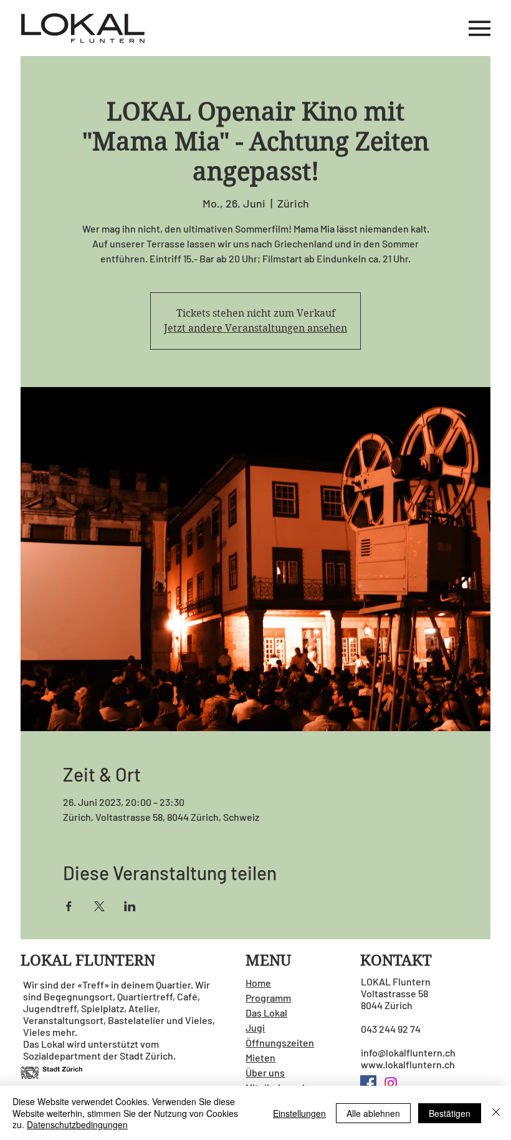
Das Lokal (266, 1012)
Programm (268, 997)
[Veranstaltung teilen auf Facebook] (69, 906)
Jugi (255, 1027)
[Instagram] (391, 1083)
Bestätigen (449, 1113)
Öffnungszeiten (280, 1042)
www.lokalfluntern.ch (408, 1064)
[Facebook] (368, 1083)
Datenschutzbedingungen (77, 1124)
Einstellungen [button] (299, 1113)
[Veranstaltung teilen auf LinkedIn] (130, 906)
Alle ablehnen (373, 1113)
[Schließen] (496, 1113)
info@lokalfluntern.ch (408, 1052)
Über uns (265, 1072)
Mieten (260, 1057)
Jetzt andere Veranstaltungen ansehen (255, 328)
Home (258, 983)
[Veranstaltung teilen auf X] (99, 906)
